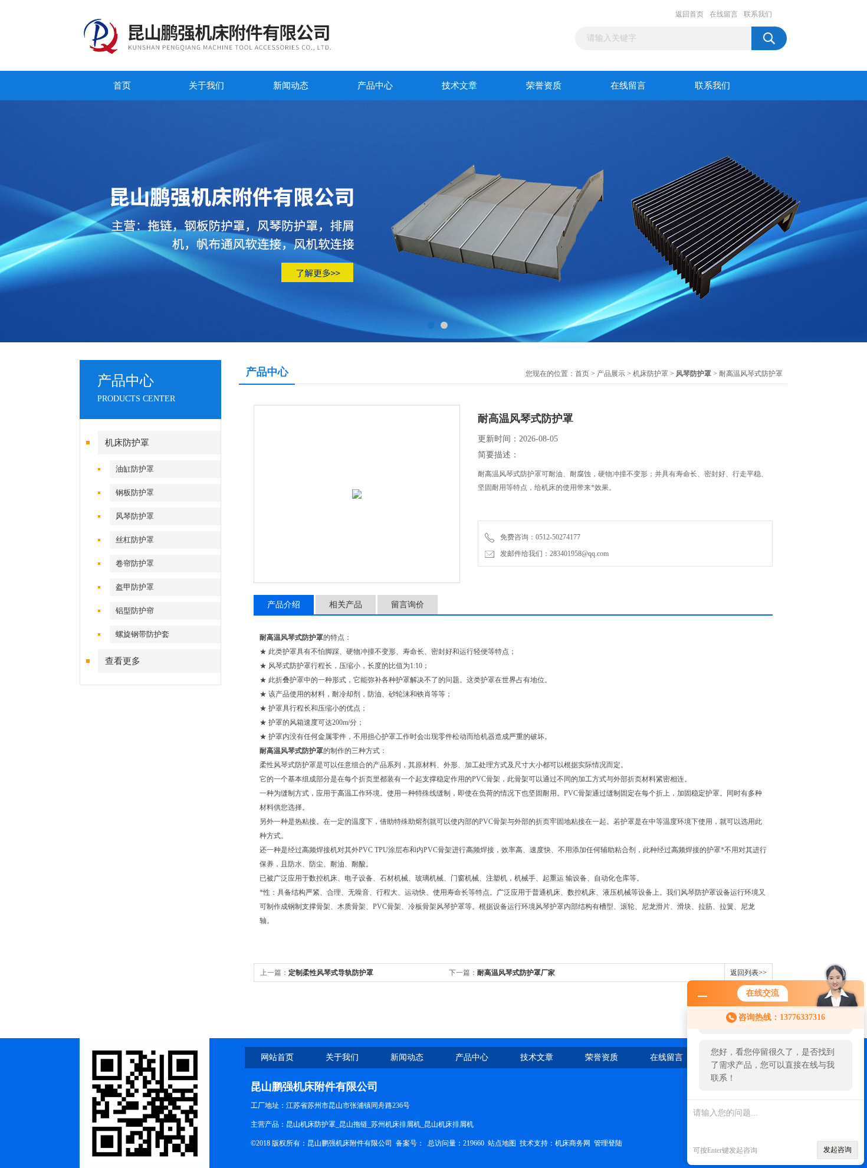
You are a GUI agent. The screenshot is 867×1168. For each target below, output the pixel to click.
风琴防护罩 (135, 516)
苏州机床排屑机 (396, 1124)
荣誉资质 (543, 85)
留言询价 (407, 604)
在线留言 (724, 14)
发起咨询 (837, 1150)
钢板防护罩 (135, 492)
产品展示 (611, 373)
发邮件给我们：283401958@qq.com (553, 553)
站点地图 (502, 1143)
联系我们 (758, 14)
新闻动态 (290, 85)
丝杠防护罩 (135, 539)
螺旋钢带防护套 (142, 634)
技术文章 (459, 85)
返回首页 (689, 14)
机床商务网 (572, 1143)
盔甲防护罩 (135, 587)
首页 (122, 85)
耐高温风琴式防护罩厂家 (516, 973)
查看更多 (122, 661)
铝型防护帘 (135, 610)
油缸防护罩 (135, 468)
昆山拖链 (353, 1124)
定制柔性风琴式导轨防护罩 (330, 973)
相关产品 (345, 604)
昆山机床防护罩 (311, 1124)
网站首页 (277, 1057)
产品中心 (375, 85)
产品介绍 (283, 604)
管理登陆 (608, 1143)
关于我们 (206, 85)
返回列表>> (748, 973)
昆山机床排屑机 (449, 1124)
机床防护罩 (127, 442)
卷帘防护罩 (135, 563)
